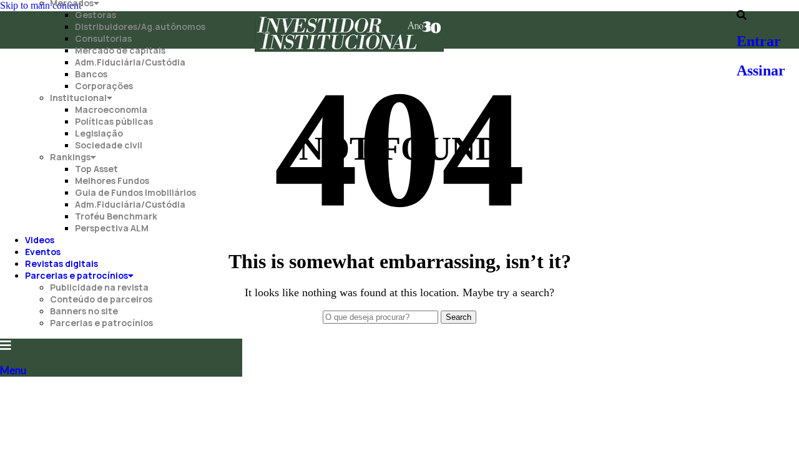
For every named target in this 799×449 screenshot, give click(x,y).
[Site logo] (349, 51)
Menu (13, 370)
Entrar (759, 41)
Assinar (761, 70)
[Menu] (5, 345)
